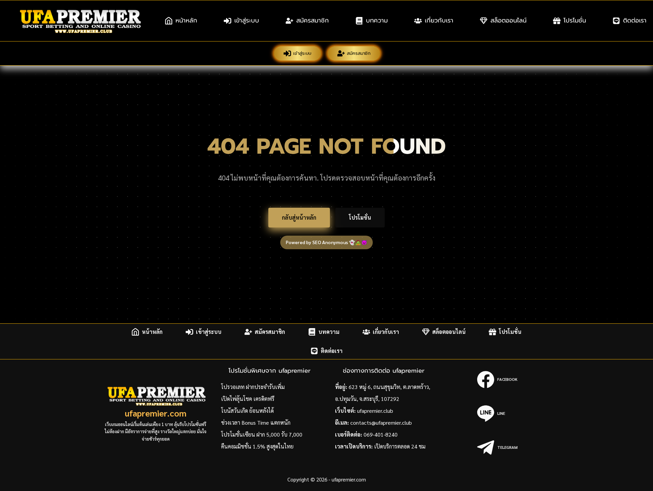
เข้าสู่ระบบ (246, 20)
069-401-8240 (381, 434)
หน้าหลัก (186, 20)
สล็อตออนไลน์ (508, 20)
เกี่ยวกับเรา (439, 20)
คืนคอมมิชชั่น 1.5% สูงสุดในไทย (257, 446)
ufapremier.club (375, 410)
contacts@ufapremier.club (381, 422)
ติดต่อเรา (331, 350)
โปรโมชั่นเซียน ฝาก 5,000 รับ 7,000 (261, 434)
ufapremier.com (155, 413)
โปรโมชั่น (575, 20)
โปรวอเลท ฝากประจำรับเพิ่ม (253, 386)
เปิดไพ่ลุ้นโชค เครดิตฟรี (247, 398)
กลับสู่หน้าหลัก (299, 217)
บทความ (377, 20)
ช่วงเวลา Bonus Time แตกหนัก (255, 422)
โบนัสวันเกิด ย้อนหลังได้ (247, 410)
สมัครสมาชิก (312, 20)
